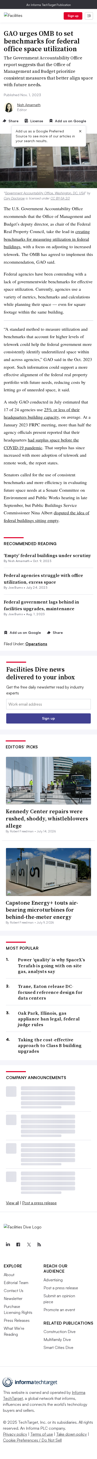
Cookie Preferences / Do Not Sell (32, 1440)
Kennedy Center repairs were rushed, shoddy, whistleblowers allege (47, 818)
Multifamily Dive (57, 1339)
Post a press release (39, 1202)
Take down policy (71, 1434)
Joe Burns (15, 587)
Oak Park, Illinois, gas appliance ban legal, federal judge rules (49, 1019)
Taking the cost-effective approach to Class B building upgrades (50, 1045)
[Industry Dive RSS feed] (39, 1244)
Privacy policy (15, 1434)
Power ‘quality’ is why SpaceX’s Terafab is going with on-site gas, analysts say (51, 965)
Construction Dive (60, 1331)
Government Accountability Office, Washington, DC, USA (45, 193)
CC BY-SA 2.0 (60, 198)
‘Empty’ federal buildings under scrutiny (47, 555)
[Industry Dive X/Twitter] (28, 1244)
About (9, 1274)
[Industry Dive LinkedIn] (7, 1244)
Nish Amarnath (29, 105)
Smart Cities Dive (58, 1347)
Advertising (53, 1279)
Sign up (73, 16)
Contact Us (13, 1290)
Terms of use (41, 1434)
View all (12, 1202)
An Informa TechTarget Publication (48, 5)
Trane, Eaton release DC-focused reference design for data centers (50, 992)
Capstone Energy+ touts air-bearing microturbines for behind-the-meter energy (42, 910)
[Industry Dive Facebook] (18, 1244)
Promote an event (59, 1309)
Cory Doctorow (14, 198)
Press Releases (17, 1320)
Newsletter (13, 1298)
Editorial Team (16, 1282)
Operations (36, 643)
